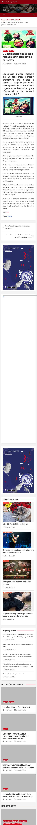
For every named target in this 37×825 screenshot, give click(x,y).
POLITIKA (11, 702)
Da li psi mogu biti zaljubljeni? (15, 524)
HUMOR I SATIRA (7, 821)
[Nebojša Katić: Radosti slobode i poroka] (17, 560)
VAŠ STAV (19, 824)
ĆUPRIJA (9, 216)
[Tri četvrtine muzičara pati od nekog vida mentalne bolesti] (17, 531)
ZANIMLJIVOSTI (7, 532)
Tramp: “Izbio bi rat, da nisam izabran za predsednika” (17, 227)
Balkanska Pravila (20, 64)
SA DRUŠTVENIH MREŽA (9, 824)
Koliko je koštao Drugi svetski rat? (13, 674)
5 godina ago (8, 799)
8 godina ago (8, 64)
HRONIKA (11, 50)
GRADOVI (5, 50)
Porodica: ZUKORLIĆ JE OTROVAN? (17, 707)
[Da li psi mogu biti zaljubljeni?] (17, 502)
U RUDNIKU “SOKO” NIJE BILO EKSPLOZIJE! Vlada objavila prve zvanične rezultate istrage (15, 736)
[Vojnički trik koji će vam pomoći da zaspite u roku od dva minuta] (17, 592)
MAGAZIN (15, 821)
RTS (8, 212)
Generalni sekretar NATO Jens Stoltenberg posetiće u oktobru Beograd (19, 236)
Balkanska (8, 7)
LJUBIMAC (6, 503)
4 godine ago (8, 710)
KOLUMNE (6, 560)
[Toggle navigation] (3, 15)
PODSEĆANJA (22, 821)
